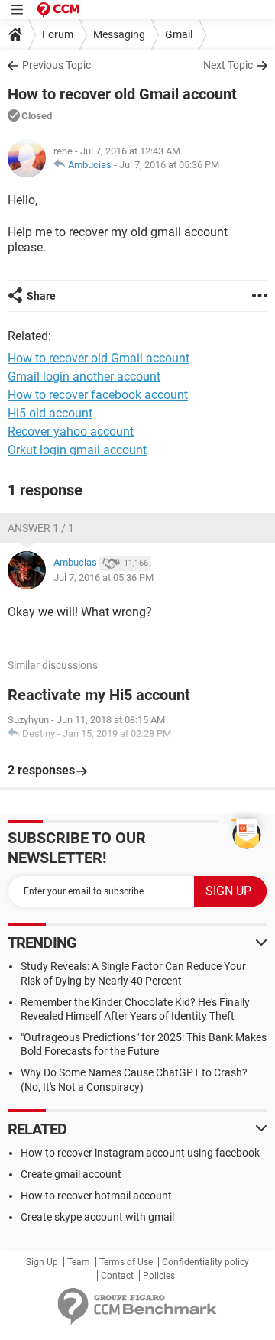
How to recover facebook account (98, 395)
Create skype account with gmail (97, 1217)
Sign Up (42, 1262)
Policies (159, 1275)
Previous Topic (56, 65)
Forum (57, 34)
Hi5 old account (50, 413)
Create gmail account (71, 1174)
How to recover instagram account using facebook (140, 1153)
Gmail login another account (84, 376)
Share (41, 296)
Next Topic (228, 65)
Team (78, 1262)
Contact (117, 1275)
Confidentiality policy (205, 1262)
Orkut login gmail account (77, 450)
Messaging (119, 34)
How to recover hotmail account (96, 1195)
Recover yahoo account (71, 431)
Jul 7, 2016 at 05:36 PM (169, 164)
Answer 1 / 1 (41, 528)
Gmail (178, 34)
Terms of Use (126, 1262)
